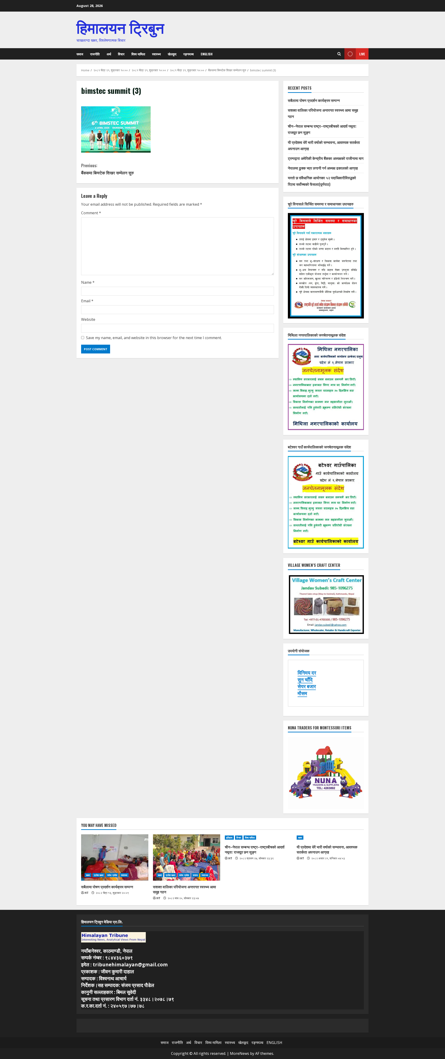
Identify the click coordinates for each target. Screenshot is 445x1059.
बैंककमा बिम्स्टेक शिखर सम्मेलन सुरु (107, 169)
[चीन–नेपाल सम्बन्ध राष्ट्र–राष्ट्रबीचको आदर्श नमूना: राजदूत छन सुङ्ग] (258, 837)
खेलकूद (172, 53)
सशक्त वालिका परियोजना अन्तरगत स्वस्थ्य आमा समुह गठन (184, 889)
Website (88, 319)
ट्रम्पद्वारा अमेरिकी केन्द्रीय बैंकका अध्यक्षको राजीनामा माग (325, 158)
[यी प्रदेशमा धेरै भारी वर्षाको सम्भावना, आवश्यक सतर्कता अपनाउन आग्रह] (330, 837)
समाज (79, 53)
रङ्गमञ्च (188, 53)
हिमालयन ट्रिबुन (120, 27)
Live (362, 53)
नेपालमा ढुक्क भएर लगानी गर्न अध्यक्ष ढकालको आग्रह (323, 168)
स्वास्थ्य (156, 53)
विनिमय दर (307, 672)
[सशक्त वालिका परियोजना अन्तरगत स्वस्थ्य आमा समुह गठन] (186, 857)
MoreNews (239, 1053)
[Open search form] (339, 53)
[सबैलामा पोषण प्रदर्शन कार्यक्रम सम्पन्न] (114, 857)
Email (87, 300)
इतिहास (229, 837)
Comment (91, 212)
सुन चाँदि (305, 679)
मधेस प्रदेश (112, 875)
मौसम (302, 693)
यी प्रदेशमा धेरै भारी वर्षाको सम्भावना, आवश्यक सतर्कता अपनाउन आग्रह (327, 849)
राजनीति (95, 53)
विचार (121, 53)
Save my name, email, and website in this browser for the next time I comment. (154, 337)
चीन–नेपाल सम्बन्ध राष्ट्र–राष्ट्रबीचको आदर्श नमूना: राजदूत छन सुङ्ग (254, 849)
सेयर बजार (307, 686)
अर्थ (109, 53)
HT (87, 893)
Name (88, 282)
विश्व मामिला (138, 53)
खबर (88, 875)
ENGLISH (207, 53)
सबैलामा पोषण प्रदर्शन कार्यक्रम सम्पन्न (314, 100)
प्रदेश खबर (98, 875)
